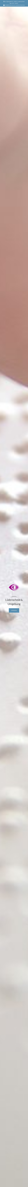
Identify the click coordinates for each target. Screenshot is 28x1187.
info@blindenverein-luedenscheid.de (15, 5)
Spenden (14, 610)
